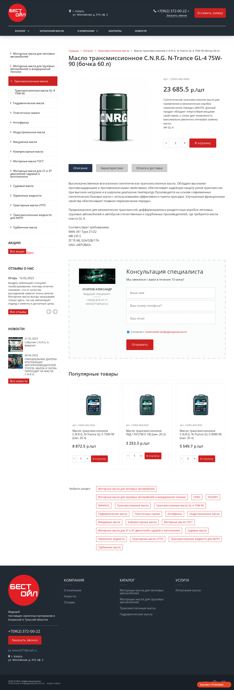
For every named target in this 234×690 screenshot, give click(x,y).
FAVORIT (213, 497)
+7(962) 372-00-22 (172, 10)
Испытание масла (52, 31)
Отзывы (69, 602)
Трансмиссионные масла (31, 81)
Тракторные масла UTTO (29, 205)
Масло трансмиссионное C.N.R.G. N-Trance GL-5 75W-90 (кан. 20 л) (93, 434)
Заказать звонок (177, 15)
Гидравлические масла (28, 103)
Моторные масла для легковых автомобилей (32, 55)
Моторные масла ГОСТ (28, 161)
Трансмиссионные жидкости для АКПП (31, 216)
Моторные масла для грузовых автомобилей (142, 601)
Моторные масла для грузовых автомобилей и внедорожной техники (32, 68)
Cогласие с (159, 332)
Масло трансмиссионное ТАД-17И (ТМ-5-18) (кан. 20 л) (146, 432)
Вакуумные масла (25, 142)
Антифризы (21, 122)
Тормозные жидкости (27, 195)
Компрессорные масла (28, 151)
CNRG (196, 497)
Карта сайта (53, 683)
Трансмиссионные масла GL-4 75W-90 (35, 92)
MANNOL (104, 505)
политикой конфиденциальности (166, 332)
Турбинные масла (25, 227)
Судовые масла (23, 186)
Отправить (140, 344)
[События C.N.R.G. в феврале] (15, 351)
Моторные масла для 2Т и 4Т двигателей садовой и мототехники (31, 173)
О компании (86, 31)
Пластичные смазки (26, 113)
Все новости (18, 381)
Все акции (17, 251)
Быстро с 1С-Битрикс (212, 684)
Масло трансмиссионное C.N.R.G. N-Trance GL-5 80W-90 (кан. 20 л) (201, 434)
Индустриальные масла (29, 132)
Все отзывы (18, 312)
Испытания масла (188, 590)
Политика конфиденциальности (26, 683)
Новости (141, 31)
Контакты (115, 31)
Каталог (20, 31)
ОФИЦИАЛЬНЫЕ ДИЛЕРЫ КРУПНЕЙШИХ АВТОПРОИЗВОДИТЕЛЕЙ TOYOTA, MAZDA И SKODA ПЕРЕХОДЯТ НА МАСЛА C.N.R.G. (41, 366)
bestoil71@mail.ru (97, 303)
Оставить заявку (210, 13)
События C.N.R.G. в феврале (37, 344)
